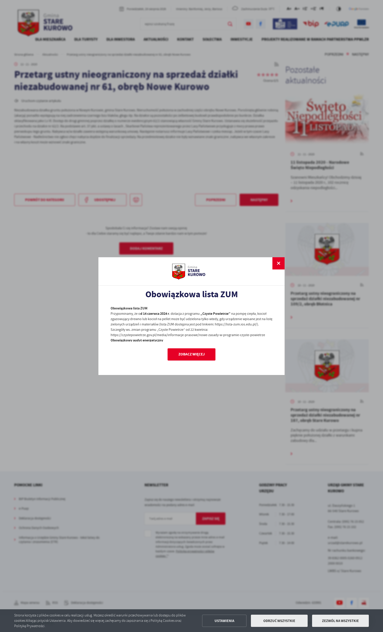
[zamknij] (278, 263)
